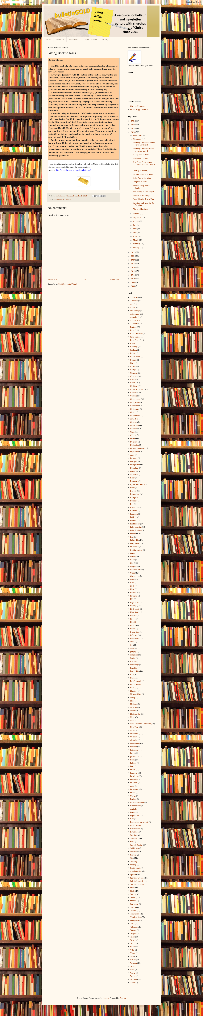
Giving (133, 556)
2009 (133, 282)
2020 (133, 259)
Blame (132, 343)
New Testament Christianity (141, 723)
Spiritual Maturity (137, 881)
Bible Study (134, 340)
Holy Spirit (134, 612)
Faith (132, 517)
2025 (133, 124)
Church (133, 392)
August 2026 (135, 320)
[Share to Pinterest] (104, 196)
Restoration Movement (139, 822)
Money (133, 710)
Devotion (68, 200)
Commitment (59, 200)
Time (132, 923)
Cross (132, 432)
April (135, 236)
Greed (132, 579)
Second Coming (136, 845)
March (136, 240)
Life (132, 674)
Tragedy (133, 933)
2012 (133, 271)
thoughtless (134, 920)
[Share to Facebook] (101, 196)
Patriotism (134, 749)
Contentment (135, 415)
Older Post (114, 279)
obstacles (133, 740)
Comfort (133, 395)
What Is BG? (74, 39)
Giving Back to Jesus (141, 154)
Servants (133, 851)
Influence (133, 635)
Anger (132, 307)
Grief (132, 582)
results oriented (136, 825)
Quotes (133, 795)
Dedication (134, 445)
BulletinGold (135, 356)
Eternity (133, 491)
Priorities (133, 782)
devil (132, 455)
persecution (134, 756)
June (135, 228)
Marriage (133, 691)
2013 (133, 267)
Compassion (135, 402)
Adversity (134, 297)
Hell (132, 599)
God (132, 563)
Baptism (133, 327)
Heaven (133, 592)
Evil (132, 504)
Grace (132, 572)
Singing (133, 864)
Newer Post (52, 279)
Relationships (135, 805)
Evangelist (134, 497)
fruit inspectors (136, 550)
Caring (132, 363)
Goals (132, 559)
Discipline (134, 468)
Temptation (134, 913)
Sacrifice (133, 835)
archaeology (135, 310)
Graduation (134, 576)
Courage (133, 422)
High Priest (134, 602)
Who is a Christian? (140, 209)
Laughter (133, 668)
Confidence (134, 409)
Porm (132, 766)
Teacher (133, 910)
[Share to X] (98, 196)
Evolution (134, 507)
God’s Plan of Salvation (142, 178)
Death (132, 438)
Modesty (133, 707)
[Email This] (93, 196)
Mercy (132, 697)
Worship (133, 979)
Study (132, 891)
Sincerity (133, 861)
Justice (132, 658)
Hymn (132, 628)
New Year (134, 727)
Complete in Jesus (140, 181)
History (105, 39)
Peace (132, 753)
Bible (132, 330)
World (132, 973)
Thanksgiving (135, 917)
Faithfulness (135, 523)
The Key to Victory (140, 170)
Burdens (133, 359)
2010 (133, 278)
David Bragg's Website (139, 109)
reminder (133, 809)
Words (132, 966)
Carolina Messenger (138, 106)
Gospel (133, 566)
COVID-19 (134, 425)
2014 (133, 263)
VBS (132, 949)
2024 (133, 128)
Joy (131, 645)
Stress (132, 887)
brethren (133, 350)
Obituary (133, 736)
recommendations (137, 802)
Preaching (134, 776)
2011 (133, 274)
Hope (132, 618)
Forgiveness (134, 543)
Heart (132, 589)
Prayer (132, 769)
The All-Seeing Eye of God (143, 199)
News (132, 730)
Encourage (134, 481)
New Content (91, 39)
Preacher (133, 772)
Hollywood (134, 609)
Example (133, 510)
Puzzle (132, 792)
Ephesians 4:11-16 (137, 484)
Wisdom (133, 963)
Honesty (133, 615)
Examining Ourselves (141, 158)
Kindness (133, 661)
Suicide (133, 900)
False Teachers (136, 530)
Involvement (135, 638)
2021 (133, 256)
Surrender (134, 904)
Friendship (134, 546)
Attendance (134, 314)
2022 (133, 252)
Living (132, 677)
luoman (106, 998)
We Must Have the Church (143, 174)
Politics (133, 763)
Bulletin (133, 353)
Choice (133, 379)
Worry (132, 976)
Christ (132, 382)
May (135, 232)
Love (132, 687)
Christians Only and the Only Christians (144, 204)
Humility (133, 622)
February (137, 243)
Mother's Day (135, 714)
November (137, 139)
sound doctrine (136, 871)
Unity (132, 946)
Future (132, 553)
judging (133, 651)
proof (132, 786)
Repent (133, 812)
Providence (134, 789)
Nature (132, 720)
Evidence (133, 500)
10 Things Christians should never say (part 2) (143, 149)
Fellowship (134, 540)
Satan (132, 841)
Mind (132, 700)
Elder (132, 477)
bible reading (135, 336)
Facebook (60, 39)
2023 (133, 132)
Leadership (134, 671)
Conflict (133, 412)
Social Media (135, 868)
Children (133, 376)
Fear (132, 536)
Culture (133, 435)
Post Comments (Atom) (67, 284)
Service (133, 854)
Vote (132, 956)
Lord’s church (135, 681)
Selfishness (134, 848)
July (135, 225)
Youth (132, 982)
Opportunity (135, 743)
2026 (133, 120)
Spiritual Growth (136, 877)
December (137, 135)
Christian (133, 386)
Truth (132, 943)
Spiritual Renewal (137, 884)
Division (133, 471)
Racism (133, 799)
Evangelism (134, 494)
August (136, 221)
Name (132, 717)
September (137, 217)
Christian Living (136, 389)
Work (132, 969)
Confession (134, 405)
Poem (132, 759)
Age (131, 304)
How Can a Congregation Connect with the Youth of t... (144, 164)
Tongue (133, 930)
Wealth (133, 959)
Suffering (133, 897)
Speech (133, 874)
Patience (133, 746)
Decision (133, 441)
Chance (133, 366)
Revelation (134, 831)
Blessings (133, 346)
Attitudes (133, 317)
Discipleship (135, 464)
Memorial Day (136, 694)
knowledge (134, 664)
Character (134, 373)
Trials (132, 936)
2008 (133, 286)
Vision (132, 953)
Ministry (133, 704)
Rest (132, 818)
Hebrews (133, 595)
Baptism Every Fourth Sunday (141, 186)
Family (133, 533)
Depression (134, 451)
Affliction (134, 300)
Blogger (123, 998)
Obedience (134, 733)
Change (133, 369)
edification (134, 474)
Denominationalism (137, 448)
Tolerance (134, 927)
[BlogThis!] (96, 196)
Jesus (132, 641)
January (136, 247)
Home (48, 39)
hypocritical (134, 632)
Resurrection (135, 828)
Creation (133, 428)
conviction (134, 418)
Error (132, 487)
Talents (133, 907)
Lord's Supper (135, 684)
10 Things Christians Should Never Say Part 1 (144, 143)
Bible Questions (136, 333)
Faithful (133, 520)
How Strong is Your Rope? (143, 191)
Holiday (133, 605)
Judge (132, 648)
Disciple (133, 461)
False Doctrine (136, 527)
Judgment (134, 654)
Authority (134, 323)
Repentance (134, 815)
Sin (131, 858)
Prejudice (134, 779)
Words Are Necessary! (141, 195)
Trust (132, 940)
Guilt (132, 586)
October (136, 213)
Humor (133, 625)
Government (135, 569)
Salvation (134, 838)
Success (133, 894)
